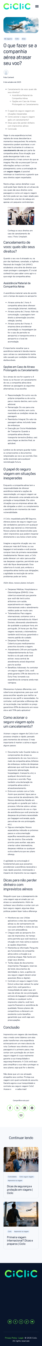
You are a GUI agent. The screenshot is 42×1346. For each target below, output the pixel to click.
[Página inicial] (18, 6)
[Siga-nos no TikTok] (26, 1322)
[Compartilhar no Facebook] (10, 1108)
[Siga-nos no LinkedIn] (10, 1322)
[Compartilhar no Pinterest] (32, 1108)
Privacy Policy (11, 1338)
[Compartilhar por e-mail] (21, 1115)
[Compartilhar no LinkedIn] (25, 1108)
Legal (20, 1338)
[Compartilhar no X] (17, 1108)
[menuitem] (21, 1282)
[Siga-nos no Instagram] (21, 1322)
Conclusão (12, 129)
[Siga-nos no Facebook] (15, 1322)
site (13, 1089)
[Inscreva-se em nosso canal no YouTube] (32, 1322)
